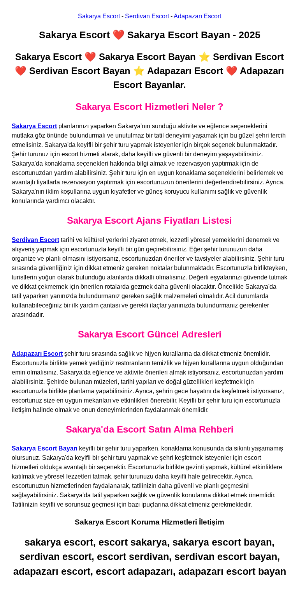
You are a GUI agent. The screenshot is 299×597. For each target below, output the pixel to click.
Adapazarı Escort (197, 16)
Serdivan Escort (147, 16)
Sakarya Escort (99, 16)
